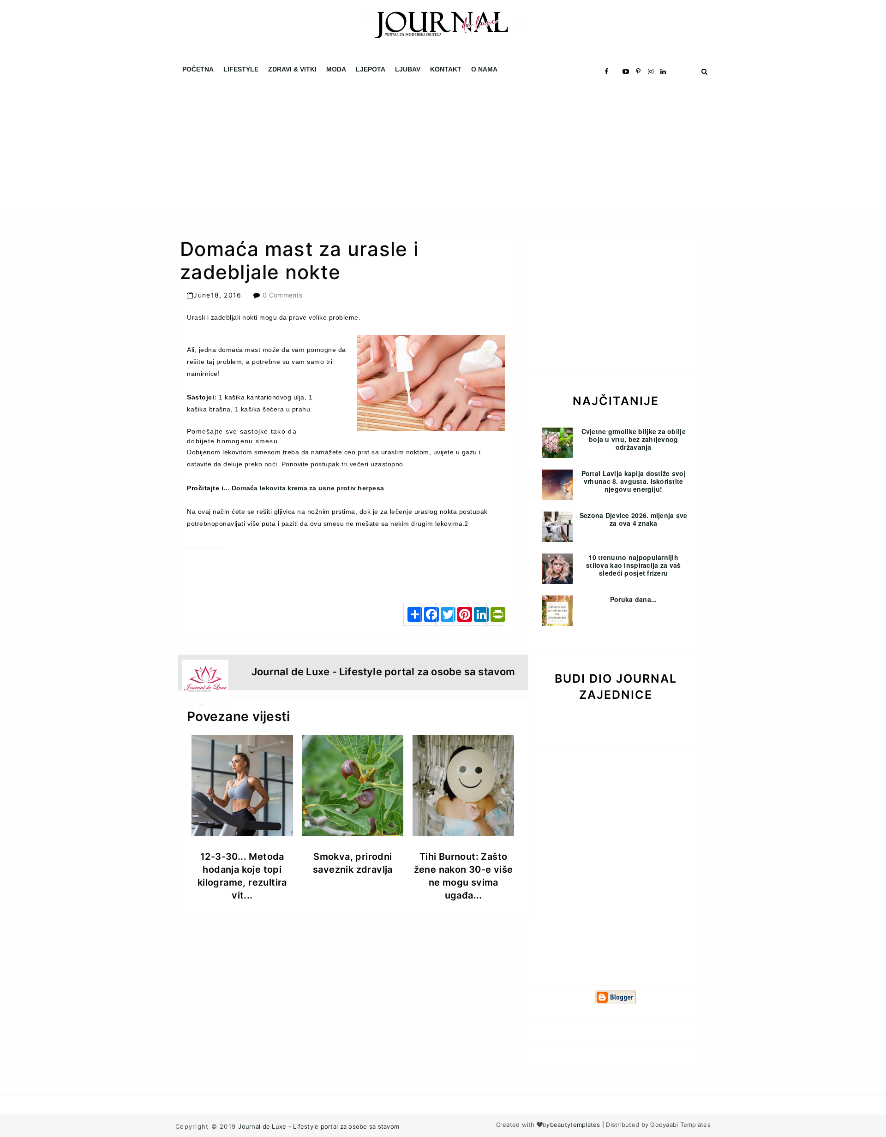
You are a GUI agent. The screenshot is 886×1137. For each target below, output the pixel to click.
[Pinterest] (461, 614)
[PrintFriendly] (494, 614)
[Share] (411, 614)
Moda (336, 69)
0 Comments (282, 295)
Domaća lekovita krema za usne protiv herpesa (308, 488)
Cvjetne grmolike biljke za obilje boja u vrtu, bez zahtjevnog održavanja (633, 439)
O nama (484, 69)
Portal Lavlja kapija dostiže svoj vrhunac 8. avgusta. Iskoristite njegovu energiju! (633, 481)
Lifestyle (240, 69)
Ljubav (407, 69)
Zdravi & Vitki (292, 69)
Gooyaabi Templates (680, 1124)
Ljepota (370, 69)
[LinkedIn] (477, 614)
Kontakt (445, 69)
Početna (198, 69)
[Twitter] (444, 614)
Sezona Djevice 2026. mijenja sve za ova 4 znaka (634, 519)
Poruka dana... (633, 599)
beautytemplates (575, 1124)
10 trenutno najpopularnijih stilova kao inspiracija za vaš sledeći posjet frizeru (633, 565)
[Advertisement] (277, 147)
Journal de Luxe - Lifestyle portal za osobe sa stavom (318, 1126)
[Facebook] (428, 614)
